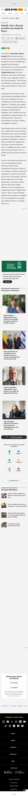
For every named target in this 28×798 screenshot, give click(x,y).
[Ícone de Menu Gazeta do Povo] (2, 9)
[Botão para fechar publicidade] (27, 790)
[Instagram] (16, 721)
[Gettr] (18, 726)
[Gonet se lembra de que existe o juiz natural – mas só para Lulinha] (4, 505)
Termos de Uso (14, 782)
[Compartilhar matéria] (8, 38)
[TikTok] (5, 726)
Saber (22, 13)
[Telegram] (14, 726)
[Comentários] (3, 38)
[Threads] (10, 726)
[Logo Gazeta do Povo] (11, 9)
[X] (12, 721)
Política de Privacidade (14, 779)
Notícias (3, 13)
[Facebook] (8, 721)
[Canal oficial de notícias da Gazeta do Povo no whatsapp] (3, 721)
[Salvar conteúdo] (12, 38)
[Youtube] (24, 721)
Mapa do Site (14, 789)
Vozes (16, 13)
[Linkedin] (20, 721)
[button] (14, 481)
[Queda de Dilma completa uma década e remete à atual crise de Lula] (4, 495)
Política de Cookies (14, 786)
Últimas (10, 13)
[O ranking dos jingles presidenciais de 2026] (4, 524)
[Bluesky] (22, 726)
